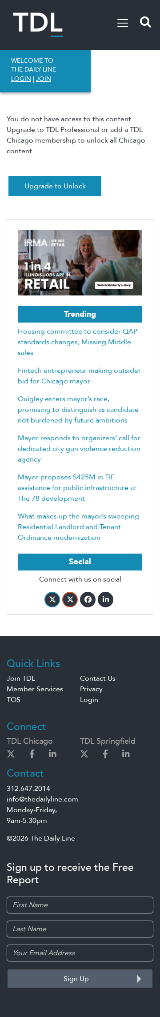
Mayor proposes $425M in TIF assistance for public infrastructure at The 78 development (77, 487)
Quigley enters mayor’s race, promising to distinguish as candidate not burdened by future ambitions (78, 409)
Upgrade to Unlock (55, 186)
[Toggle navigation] (122, 23)
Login (89, 700)
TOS (13, 700)
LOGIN (21, 79)
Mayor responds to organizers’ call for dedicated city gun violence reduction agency (79, 448)
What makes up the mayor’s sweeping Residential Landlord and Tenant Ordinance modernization (78, 526)
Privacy (91, 689)
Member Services (35, 689)
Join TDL (21, 678)
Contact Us (98, 678)
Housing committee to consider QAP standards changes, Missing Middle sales (77, 342)
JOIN (43, 79)
